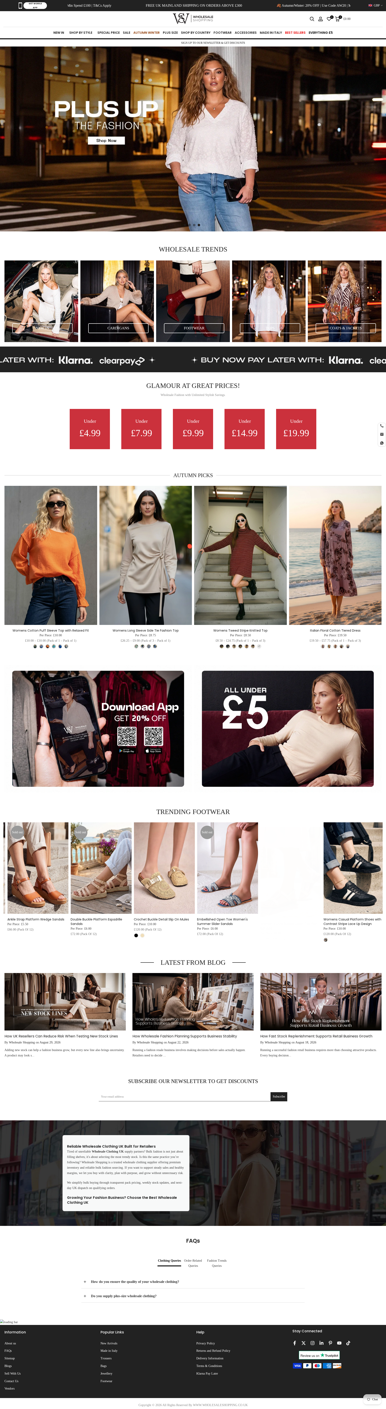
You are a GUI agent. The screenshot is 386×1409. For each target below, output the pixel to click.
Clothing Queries (169, 1260)
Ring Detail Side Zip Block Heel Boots (95, 919)
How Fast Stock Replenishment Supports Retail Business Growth (316, 1036)
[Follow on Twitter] (303, 1343)
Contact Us (11, 1381)
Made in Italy (109, 1350)
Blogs (8, 1366)
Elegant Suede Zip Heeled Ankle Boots (287, 919)
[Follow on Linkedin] (321, 1343)
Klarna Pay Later (207, 1373)
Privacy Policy (205, 1343)
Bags (104, 1366)
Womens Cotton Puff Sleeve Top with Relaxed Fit (51, 630)
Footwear (106, 1381)
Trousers (106, 1358)
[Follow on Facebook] (294, 1343)
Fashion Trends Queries (217, 1263)
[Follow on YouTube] (339, 1343)
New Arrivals (109, 1343)
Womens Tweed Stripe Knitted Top (240, 630)
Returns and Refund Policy (213, 1350)
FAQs (8, 1350)
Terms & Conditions (209, 1366)
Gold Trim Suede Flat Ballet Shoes (347, 919)
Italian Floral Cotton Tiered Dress (335, 630)
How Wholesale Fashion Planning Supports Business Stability (184, 1036)
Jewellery (106, 1373)
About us (10, 1343)
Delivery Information (209, 1358)
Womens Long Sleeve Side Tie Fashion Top (146, 630)
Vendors (9, 1388)
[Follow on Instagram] (312, 1343)
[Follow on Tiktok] (348, 1343)
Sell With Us (12, 1373)
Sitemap (9, 1358)
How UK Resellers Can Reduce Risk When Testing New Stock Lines (61, 1036)
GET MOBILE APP (35, 5)
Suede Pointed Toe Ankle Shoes (155, 919)
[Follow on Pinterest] (330, 1343)
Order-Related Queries (193, 1263)
